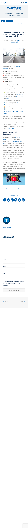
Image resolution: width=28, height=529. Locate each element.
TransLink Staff (14, 42)
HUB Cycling (15, 111)
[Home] (3, 21)
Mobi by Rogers (20, 96)
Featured (10, 209)
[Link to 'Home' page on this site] (4, 2)
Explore (9, 21)
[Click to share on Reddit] (19, 199)
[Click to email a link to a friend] (23, 199)
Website (5, 274)
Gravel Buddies (12, 128)
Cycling (4, 209)
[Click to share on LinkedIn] (12, 199)
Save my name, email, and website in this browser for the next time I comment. (13, 283)
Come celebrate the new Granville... (11, 24)
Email (4, 266)
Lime (7, 98)
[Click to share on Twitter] (8, 199)
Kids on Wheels (20, 94)
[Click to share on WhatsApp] (15, 199)
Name (4, 259)
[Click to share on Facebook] (4, 199)
